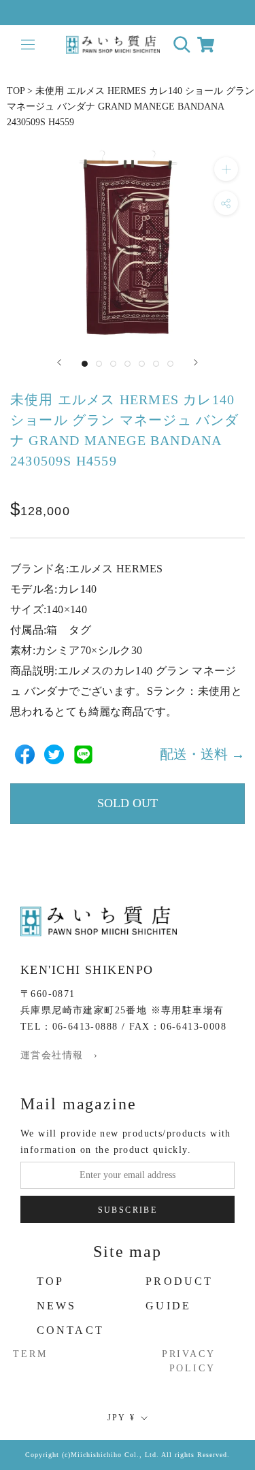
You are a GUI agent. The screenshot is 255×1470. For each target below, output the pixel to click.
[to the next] (196, 362)
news (57, 1305)
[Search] (181, 44)
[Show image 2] (99, 364)
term (30, 1354)
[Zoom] (226, 169)
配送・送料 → (202, 754)
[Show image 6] (156, 364)
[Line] (83, 754)
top (51, 1281)
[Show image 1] (85, 364)
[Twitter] (54, 754)
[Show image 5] (142, 364)
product (179, 1281)
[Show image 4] (127, 364)
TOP (15, 91)
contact (70, 1330)
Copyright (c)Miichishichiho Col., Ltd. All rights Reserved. (127, 1454)
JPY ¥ (121, 1417)
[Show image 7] (170, 364)
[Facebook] (25, 754)
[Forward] (59, 362)
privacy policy (189, 1361)
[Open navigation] (27, 44)
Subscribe (128, 1210)
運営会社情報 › (59, 1055)
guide (168, 1305)
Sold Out (127, 803)
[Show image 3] (113, 364)
